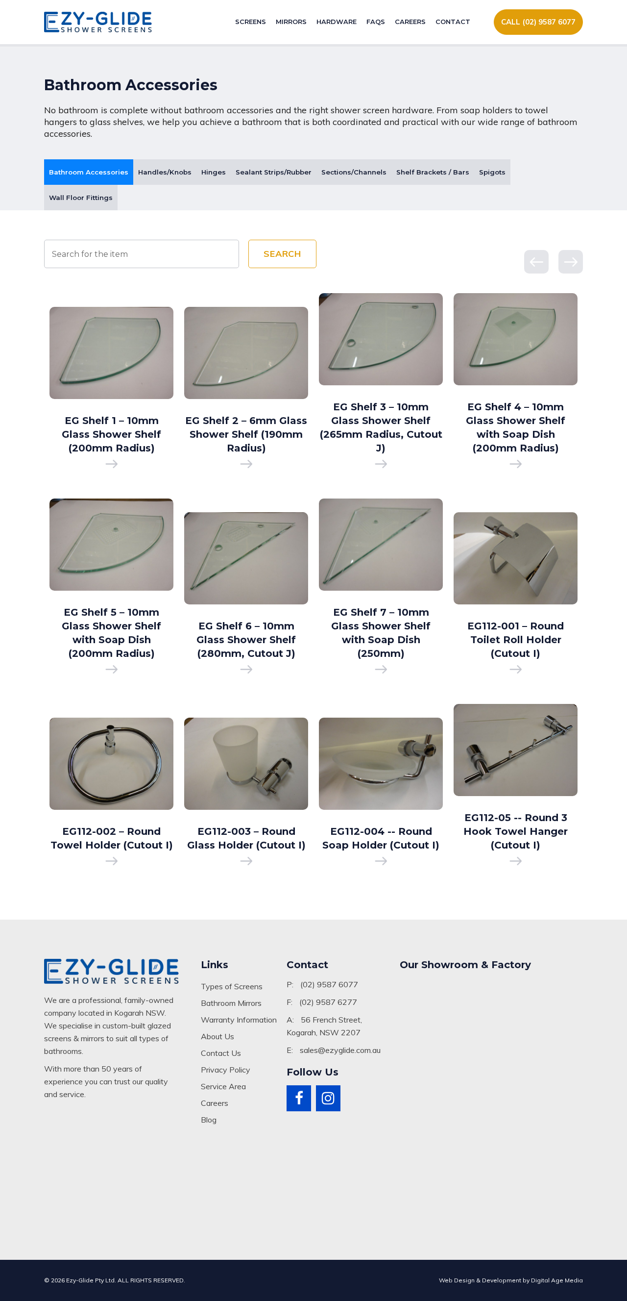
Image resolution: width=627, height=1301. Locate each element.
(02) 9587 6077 (329, 984)
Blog (209, 1120)
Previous (536, 262)
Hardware (336, 21)
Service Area (223, 1086)
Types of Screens (232, 986)
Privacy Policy (225, 1070)
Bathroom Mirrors (231, 1003)
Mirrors (291, 21)
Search (282, 253)
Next (570, 262)
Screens (250, 21)
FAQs (375, 21)
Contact (452, 21)
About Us (217, 1036)
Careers (410, 21)
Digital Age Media (557, 1280)
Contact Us (221, 1053)
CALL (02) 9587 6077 (538, 21)
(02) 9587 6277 (328, 1002)
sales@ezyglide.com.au (340, 1050)
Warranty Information (239, 1020)
